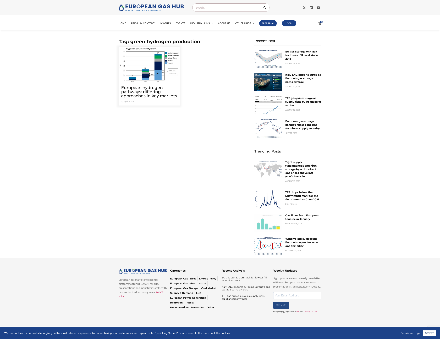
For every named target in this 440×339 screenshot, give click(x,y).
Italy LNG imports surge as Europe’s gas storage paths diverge (303, 78)
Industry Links (200, 23)
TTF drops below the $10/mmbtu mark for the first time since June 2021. (302, 196)
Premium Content (143, 23)
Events (180, 23)
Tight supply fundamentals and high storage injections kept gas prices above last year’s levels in (301, 169)
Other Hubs (243, 23)
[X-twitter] (304, 7)
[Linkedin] (311, 7)
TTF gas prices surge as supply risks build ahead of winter (303, 101)
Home (122, 23)
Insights (165, 23)
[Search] (265, 7)
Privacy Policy (310, 312)
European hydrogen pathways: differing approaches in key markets (149, 91)
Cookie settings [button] (410, 333)
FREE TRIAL (268, 23)
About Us (224, 23)
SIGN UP (281, 305)
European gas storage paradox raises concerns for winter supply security (302, 125)
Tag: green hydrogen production (159, 41)
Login (289, 23)
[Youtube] (318, 7)
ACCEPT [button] (429, 333)
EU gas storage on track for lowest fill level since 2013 (301, 55)
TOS (298, 312)
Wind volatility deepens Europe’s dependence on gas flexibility (301, 242)
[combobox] (231, 7)
